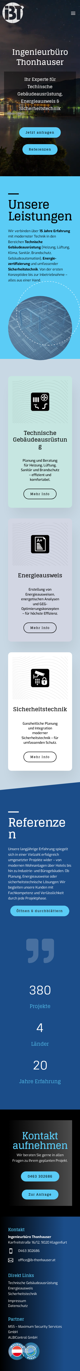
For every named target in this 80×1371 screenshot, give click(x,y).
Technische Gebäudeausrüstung (33, 1283)
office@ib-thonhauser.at (36, 1260)
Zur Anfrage (40, 1194)
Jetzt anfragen (40, 132)
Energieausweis (20, 1288)
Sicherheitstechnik (22, 1294)
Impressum (17, 1301)
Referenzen (40, 149)
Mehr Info (40, 494)
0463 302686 (40, 1176)
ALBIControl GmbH (22, 1337)
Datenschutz (18, 1306)
